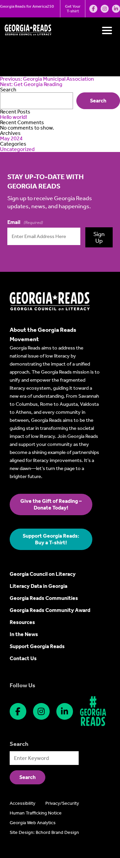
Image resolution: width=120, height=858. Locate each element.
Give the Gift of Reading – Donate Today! (51, 504)
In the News (24, 634)
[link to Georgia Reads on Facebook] (93, 9)
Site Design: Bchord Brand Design (44, 832)
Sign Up (99, 237)
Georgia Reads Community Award (50, 610)
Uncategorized (17, 149)
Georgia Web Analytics (33, 823)
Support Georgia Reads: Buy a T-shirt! (51, 539)
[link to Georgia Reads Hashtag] (93, 711)
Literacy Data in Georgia (38, 586)
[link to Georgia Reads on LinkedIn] (116, 9)
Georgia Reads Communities (44, 598)
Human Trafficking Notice (36, 813)
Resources (22, 622)
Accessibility (22, 803)
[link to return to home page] (50, 309)
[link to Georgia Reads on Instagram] (105, 9)
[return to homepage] (28, 33)
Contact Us (23, 658)
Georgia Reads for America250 (27, 6)
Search (98, 100)
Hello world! (13, 117)
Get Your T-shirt (73, 8)
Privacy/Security (62, 803)
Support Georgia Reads (37, 646)
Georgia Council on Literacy (43, 574)
